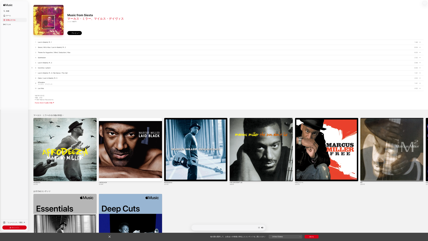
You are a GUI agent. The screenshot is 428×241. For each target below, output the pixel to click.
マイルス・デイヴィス (109, 18)
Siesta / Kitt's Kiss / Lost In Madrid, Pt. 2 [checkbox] (52, 47)
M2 (361, 119)
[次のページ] (425, 149)
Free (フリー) (299, 119)
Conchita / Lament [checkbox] (44, 68)
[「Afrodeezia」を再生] (36, 178)
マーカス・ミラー (79, 18)
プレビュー (415, 42)
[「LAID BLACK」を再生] (101, 178)
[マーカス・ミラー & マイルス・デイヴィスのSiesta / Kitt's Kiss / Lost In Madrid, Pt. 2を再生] (35, 47)
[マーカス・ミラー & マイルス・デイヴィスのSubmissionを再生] (35, 58)
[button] (14, 11)
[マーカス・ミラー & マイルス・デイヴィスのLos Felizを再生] (35, 88)
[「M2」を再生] (363, 178)
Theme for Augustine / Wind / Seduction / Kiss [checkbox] (54, 52)
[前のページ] (31, 149)
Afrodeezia (37, 119)
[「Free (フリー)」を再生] (297, 178)
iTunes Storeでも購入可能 (43, 103)
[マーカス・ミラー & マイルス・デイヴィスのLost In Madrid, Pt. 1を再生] (35, 42)
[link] (48, 115)
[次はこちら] (259, 227)
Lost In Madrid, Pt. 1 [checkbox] (45, 42)
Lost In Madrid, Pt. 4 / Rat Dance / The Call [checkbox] (52, 73)
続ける (311, 237)
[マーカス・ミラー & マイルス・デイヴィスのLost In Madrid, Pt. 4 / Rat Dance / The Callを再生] (35, 73)
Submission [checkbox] (42, 57)
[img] (7, 5)
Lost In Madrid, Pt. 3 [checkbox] (45, 63)
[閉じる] (110, 237)
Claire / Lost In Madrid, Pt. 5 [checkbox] (47, 78)
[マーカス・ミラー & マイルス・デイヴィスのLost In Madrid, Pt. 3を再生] (35, 63)
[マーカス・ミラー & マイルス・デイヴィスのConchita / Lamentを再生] (35, 68)
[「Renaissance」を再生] (167, 178)
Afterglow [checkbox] (41, 82)
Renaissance (168, 119)
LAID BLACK (103, 119)
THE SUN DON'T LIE (236, 119)
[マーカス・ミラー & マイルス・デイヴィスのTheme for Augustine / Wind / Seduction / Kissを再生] (35, 53)
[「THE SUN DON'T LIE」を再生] (232, 178)
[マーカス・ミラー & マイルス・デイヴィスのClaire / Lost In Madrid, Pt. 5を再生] (35, 78)
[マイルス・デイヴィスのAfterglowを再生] (35, 83)
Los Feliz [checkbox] (41, 88)
